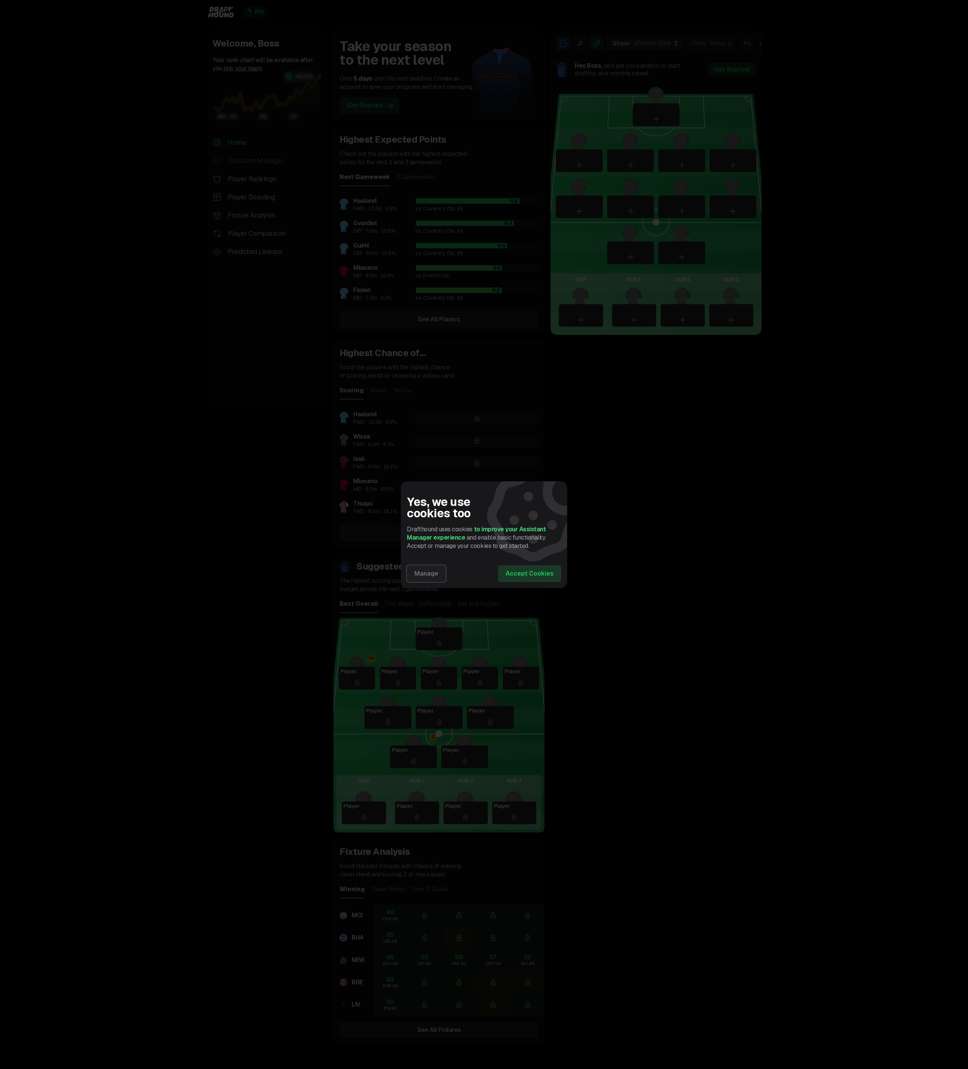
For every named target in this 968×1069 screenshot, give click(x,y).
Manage (426, 573)
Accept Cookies (530, 573)
